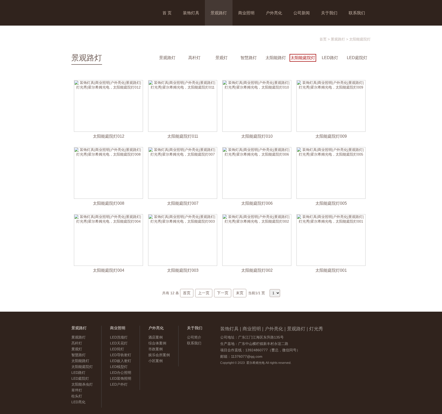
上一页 (203, 293)
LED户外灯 (119, 384)
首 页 (167, 12)
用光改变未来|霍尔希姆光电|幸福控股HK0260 (112, 13)
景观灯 (221, 58)
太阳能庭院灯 (360, 39)
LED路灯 (330, 58)
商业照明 (246, 12)
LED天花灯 (119, 343)
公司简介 (194, 337)
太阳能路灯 (276, 58)
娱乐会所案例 (159, 355)
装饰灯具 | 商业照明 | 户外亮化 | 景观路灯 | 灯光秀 (271, 328)
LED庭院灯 (357, 58)
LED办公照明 (120, 373)
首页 (323, 39)
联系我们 (357, 12)
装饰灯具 (191, 12)
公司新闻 (301, 12)
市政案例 (155, 349)
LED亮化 (78, 402)
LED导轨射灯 (120, 355)
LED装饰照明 (120, 378)
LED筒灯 (117, 349)
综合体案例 (157, 343)
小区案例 (155, 361)
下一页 (222, 293)
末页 (240, 293)
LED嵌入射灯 (120, 361)
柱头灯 (76, 396)
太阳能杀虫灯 (82, 384)
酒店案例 (155, 337)
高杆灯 (194, 58)
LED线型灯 (119, 367)
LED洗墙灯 (119, 337)
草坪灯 (76, 390)
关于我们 (329, 12)
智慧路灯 (248, 58)
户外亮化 (274, 12)
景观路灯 (219, 12)
